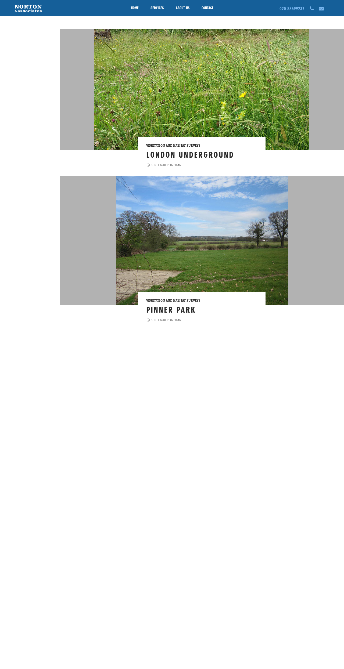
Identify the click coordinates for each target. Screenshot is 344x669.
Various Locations (21, 33)
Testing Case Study (21, 274)
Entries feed (17, 425)
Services (157, 8)
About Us (183, 8)
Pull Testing (17, 64)
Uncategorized (19, 309)
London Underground (190, 155)
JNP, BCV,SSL (17, 40)
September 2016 (19, 98)
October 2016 (17, 91)
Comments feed (19, 431)
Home (135, 8)
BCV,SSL (13, 46)
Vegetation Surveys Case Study (17, 386)
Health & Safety (19, 193)
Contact (207, 8)
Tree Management (21, 303)
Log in (12, 419)
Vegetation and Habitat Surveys (173, 145)
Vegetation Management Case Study (21, 370)
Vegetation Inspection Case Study (19, 354)
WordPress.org (18, 438)
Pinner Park (171, 310)
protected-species (21, 256)
